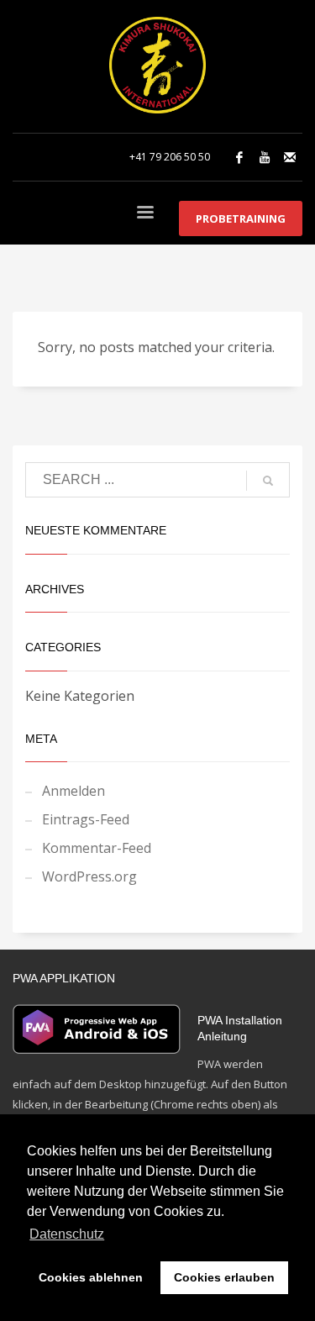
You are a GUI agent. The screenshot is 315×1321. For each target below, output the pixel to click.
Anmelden (73, 791)
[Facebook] (239, 157)
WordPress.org (89, 876)
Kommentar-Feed (96, 848)
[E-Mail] (289, 157)
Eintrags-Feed (85, 819)
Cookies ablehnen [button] (91, 1277)
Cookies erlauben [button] (224, 1277)
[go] (268, 480)
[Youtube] (264, 157)
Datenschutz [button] (66, 1234)
